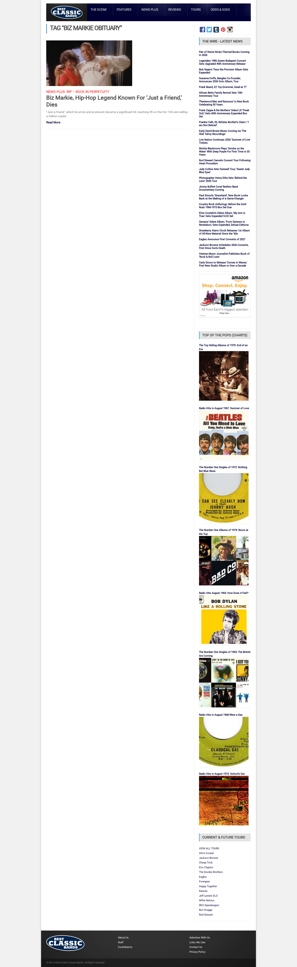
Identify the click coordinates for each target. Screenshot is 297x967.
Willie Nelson (206, 900)
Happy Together (208, 886)
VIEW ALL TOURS (209, 848)
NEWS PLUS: (56, 92)
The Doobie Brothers (211, 872)
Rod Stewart (206, 914)
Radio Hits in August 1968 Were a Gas (221, 714)
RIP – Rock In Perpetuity (88, 92)
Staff (120, 942)
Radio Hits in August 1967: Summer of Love (224, 408)
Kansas (203, 891)
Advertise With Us (199, 937)
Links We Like (197, 942)
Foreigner (204, 881)
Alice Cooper (206, 853)
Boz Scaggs (205, 909)
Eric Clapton (206, 867)
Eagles (203, 876)
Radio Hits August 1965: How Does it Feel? (223, 593)
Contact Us (195, 947)
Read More (53, 122)
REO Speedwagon (209, 905)
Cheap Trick (206, 862)
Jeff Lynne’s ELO (208, 895)
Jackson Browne (208, 857)
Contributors (125, 947)
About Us (123, 937)
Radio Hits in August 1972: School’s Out (222, 773)
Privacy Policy (197, 951)
